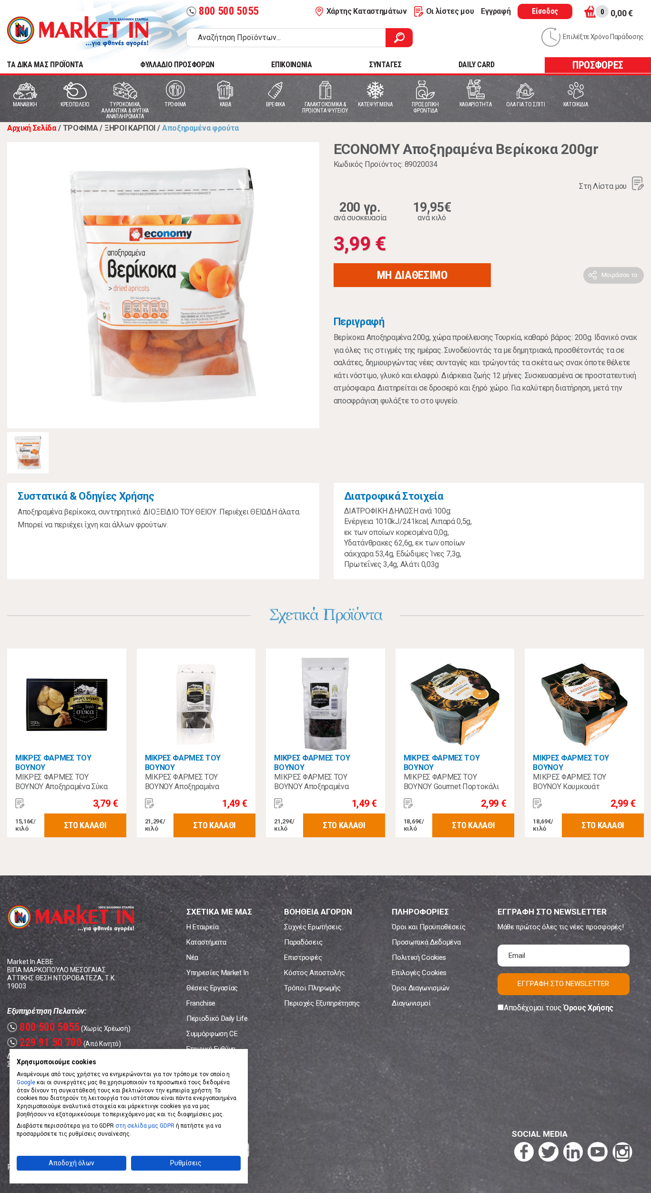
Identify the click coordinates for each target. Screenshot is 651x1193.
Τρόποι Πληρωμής (312, 988)
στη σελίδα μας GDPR (144, 1125)
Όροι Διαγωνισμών (420, 988)
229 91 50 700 (46, 1042)
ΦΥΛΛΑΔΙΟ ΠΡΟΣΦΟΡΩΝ (177, 64)
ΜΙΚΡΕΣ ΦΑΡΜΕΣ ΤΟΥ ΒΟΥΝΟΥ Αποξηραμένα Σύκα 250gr (61, 786)
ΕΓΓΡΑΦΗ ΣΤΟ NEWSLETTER (563, 983)
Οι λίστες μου (450, 11)
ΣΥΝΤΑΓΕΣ (385, 64)
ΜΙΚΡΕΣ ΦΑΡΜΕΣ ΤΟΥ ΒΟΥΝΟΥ (53, 762)
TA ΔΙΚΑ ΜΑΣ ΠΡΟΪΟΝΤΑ (45, 64)
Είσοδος (545, 11)
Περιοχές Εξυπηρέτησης (321, 1003)
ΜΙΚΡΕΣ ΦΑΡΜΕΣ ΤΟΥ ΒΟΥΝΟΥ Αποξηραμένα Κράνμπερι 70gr (311, 786)
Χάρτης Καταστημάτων (366, 11)
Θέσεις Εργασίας (212, 988)
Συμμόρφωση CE (212, 1033)
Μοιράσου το (619, 274)
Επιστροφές (303, 957)
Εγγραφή (495, 11)
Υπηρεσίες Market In (217, 972)
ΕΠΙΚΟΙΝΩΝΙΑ (291, 64)
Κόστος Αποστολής (314, 972)
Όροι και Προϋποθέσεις (428, 927)
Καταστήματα (206, 942)
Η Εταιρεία (202, 927)
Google (26, 1082)
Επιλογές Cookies (419, 972)
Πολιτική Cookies (419, 957)
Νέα (192, 957)
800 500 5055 (224, 11)
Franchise (200, 1003)
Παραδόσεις (303, 942)
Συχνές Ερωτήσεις (312, 927)
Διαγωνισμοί (411, 1003)
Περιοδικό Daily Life (217, 1018)
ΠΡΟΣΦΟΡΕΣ (597, 65)
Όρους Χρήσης (588, 1007)
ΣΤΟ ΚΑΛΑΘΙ (85, 825)
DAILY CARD (476, 64)
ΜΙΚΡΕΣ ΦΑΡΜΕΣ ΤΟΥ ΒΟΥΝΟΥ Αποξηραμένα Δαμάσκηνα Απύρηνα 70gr (187, 786)
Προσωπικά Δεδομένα (426, 942)
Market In (77, 31)
